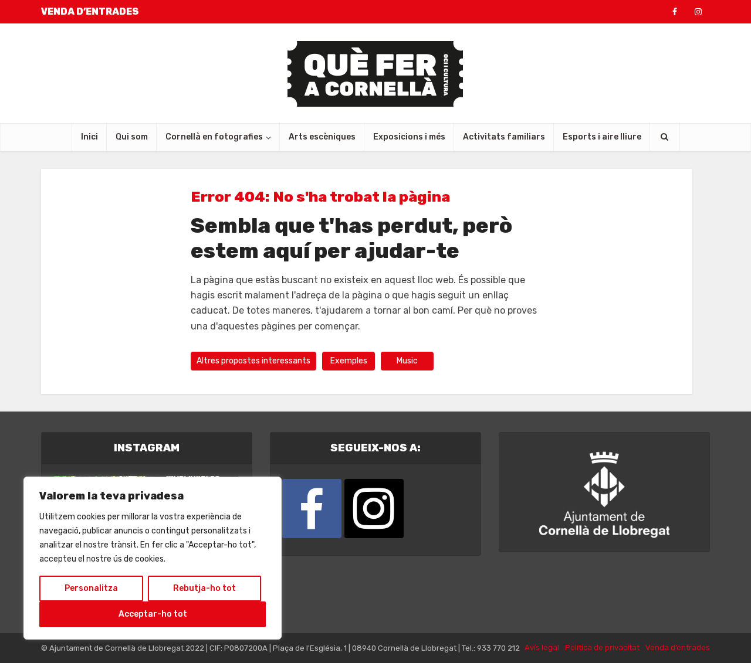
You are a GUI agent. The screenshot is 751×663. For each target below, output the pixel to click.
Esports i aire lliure (602, 137)
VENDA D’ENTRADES (90, 11)
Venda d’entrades (677, 647)
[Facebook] (311, 508)
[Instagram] (374, 508)
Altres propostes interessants (253, 361)
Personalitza (91, 588)
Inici (89, 137)
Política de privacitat (602, 647)
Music (407, 361)
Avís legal (542, 647)
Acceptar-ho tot (153, 614)
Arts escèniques (322, 137)
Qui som (132, 137)
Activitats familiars (504, 137)
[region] (152, 558)
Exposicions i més (409, 137)
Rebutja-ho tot (204, 588)
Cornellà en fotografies (214, 137)
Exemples (348, 361)
